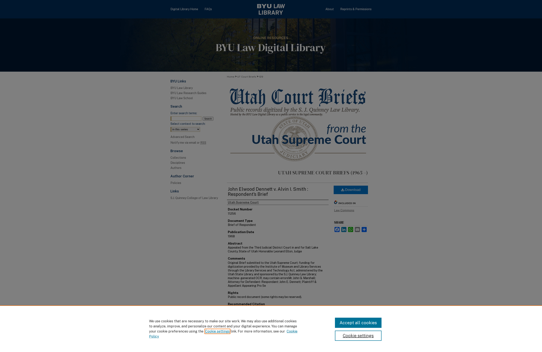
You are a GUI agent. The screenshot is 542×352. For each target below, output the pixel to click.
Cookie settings (217, 331)
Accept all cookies (358, 322)
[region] (271, 328)
